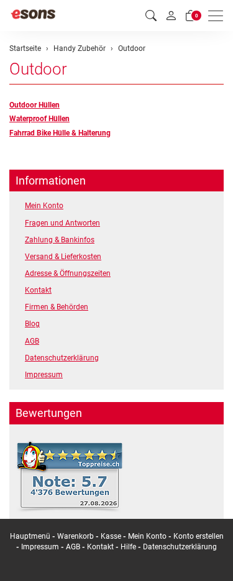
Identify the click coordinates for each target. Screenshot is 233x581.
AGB (32, 341)
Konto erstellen (198, 536)
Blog (32, 323)
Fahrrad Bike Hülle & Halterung (60, 133)
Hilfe (128, 546)
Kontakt (38, 290)
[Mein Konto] (171, 15)
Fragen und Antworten (62, 223)
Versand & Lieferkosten (63, 256)
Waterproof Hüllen (39, 118)
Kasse (111, 536)
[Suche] (151, 15)
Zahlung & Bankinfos (59, 240)
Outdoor (38, 69)
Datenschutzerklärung (62, 358)
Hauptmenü (30, 536)
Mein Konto (44, 205)
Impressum (44, 374)
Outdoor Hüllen (34, 105)
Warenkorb (76, 536)
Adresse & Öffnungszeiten (68, 273)
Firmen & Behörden (56, 307)
